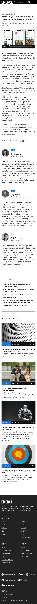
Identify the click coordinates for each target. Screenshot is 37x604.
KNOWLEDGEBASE (25, 537)
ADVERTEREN (24, 557)
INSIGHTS (23, 525)
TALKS (22, 518)
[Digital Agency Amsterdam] (8, 574)
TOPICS (4, 547)
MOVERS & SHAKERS (7, 560)
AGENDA (4, 544)
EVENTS (23, 521)
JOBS (22, 534)
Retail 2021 (13, 140)
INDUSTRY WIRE (6, 563)
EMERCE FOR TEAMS (26, 553)
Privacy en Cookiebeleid (8, 594)
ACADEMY (23, 531)
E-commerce (19, 2)
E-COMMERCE (5, 518)
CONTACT (23, 544)
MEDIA (3, 525)
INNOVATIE (4, 534)
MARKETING (5, 521)
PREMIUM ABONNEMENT (27, 550)
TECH (3, 531)
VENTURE (4, 528)
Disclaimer (4, 597)
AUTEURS (23, 528)
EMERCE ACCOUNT (7, 550)
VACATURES (24, 547)
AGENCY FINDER (6, 553)
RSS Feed (4, 591)
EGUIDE (3, 557)
